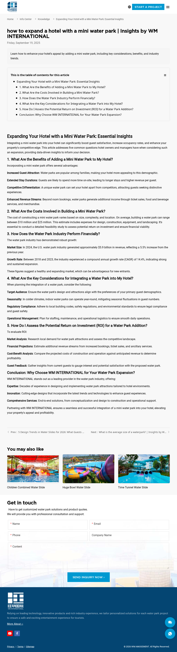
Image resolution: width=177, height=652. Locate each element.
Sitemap (30, 646)
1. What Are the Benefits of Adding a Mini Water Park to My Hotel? (62, 87)
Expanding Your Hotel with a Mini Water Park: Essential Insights (90, 19)
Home (10, 19)
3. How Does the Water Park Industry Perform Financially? (57, 98)
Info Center (26, 19)
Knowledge (44, 19)
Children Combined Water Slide (33, 472)
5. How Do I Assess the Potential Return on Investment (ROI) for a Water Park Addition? (76, 109)
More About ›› (15, 623)
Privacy (11, 646)
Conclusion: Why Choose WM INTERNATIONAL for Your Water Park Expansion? (70, 115)
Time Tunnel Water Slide (144, 472)
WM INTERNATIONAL (12, 7)
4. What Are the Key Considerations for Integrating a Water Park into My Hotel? (71, 104)
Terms (20, 646)
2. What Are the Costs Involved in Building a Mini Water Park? (59, 92)
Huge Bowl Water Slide (88, 472)
